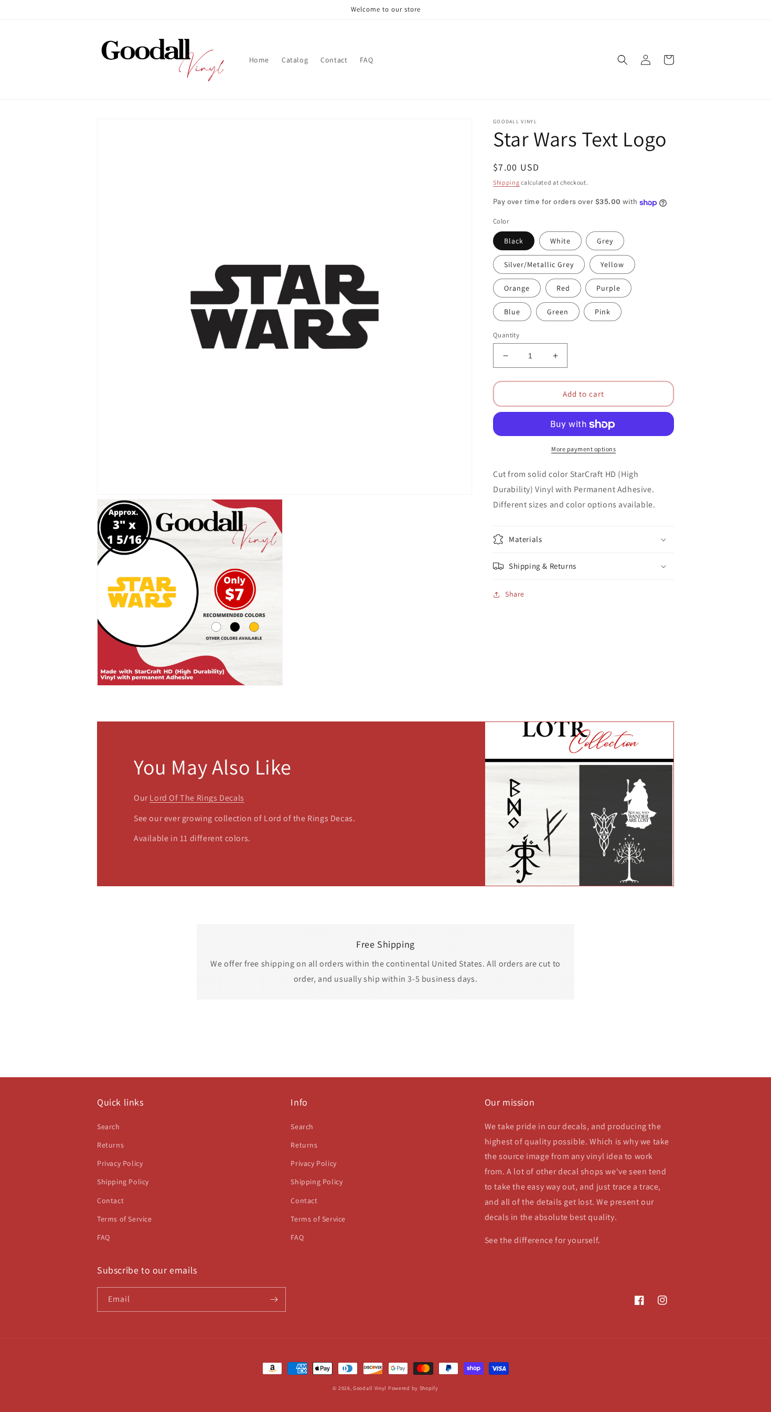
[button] (622, 59)
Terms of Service (124, 1219)
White (560, 241)
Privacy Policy (120, 1163)
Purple (608, 288)
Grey (605, 241)
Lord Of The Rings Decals (196, 797)
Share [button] (514, 594)
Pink (603, 311)
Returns (110, 1145)
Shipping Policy (123, 1181)
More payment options (583, 449)
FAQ (103, 1237)
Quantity (506, 335)
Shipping (506, 182)
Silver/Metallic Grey (539, 264)
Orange (517, 288)
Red (563, 288)
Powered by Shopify (413, 1388)
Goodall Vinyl (370, 1388)
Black (513, 241)
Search (108, 1126)
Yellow (612, 264)
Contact (110, 1200)
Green (558, 311)
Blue (512, 311)
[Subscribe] (273, 1299)
